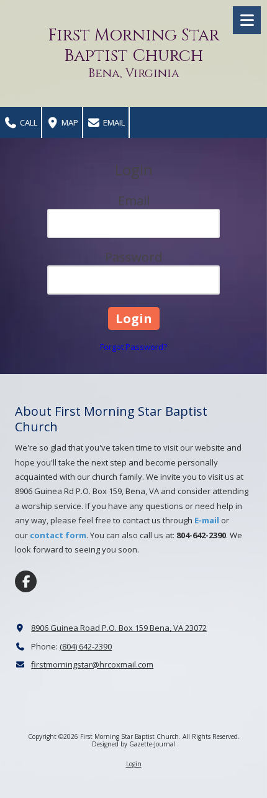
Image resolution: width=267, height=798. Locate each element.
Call (27, 122)
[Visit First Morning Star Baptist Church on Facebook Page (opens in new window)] (26, 581)
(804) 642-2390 (86, 646)
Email (113, 122)
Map (69, 122)
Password (133, 257)
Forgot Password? (133, 346)
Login (134, 763)
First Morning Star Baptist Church (133, 45)
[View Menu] (247, 20)
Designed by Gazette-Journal (133, 744)
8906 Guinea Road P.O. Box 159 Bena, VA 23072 (119, 627)
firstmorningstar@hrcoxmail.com (92, 664)
